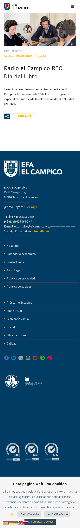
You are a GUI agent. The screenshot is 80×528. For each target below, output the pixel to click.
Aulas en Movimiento (18, 55)
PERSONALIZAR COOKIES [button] (40, 521)
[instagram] (28, 359)
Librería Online (16, 335)
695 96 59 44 (24, 221)
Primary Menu (72, 7)
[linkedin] (13, 359)
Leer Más (24, 116)
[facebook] (6, 359)
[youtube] (35, 359)
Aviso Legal (14, 270)
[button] (7, 116)
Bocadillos (14, 327)
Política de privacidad (21, 278)
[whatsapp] (42, 359)
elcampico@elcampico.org (32, 226)
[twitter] (20, 359)
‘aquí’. (13, 513)
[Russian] (25, 522)
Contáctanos (15, 262)
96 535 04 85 (26, 217)
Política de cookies (19, 286)
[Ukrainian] (15, 522)
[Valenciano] (10, 522)
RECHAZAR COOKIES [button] (57, 513)
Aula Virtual (14, 311)
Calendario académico (21, 254)
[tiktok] (49, 359)
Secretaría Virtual (18, 319)
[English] (20, 522)
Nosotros (13, 246)
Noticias (41, 55)
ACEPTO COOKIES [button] (29, 513)
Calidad (11, 343)
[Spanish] (5, 522)
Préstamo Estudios (19, 302)
